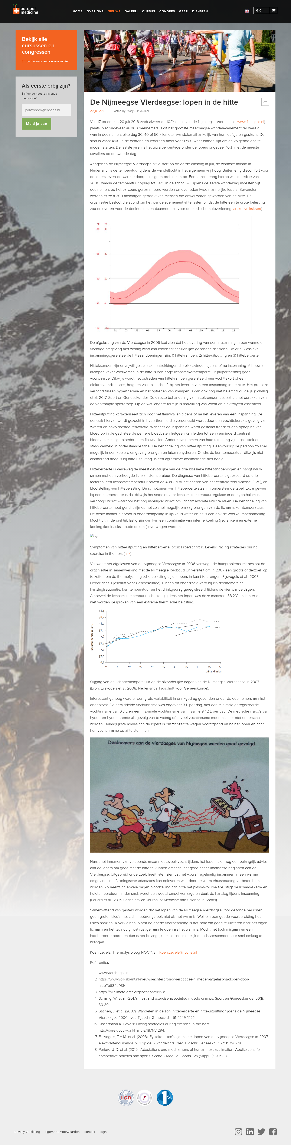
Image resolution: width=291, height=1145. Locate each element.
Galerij (131, 11)
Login (103, 1132)
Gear (183, 11)
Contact (89, 1132)
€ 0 (259, 10)
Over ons (95, 11)
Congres (167, 11)
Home (77, 11)
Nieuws (114, 11)
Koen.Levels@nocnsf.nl (178, 952)
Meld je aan (36, 123)
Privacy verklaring (27, 1132)
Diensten (200, 11)
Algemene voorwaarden (62, 1132)
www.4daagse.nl (250, 122)
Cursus (148, 11)
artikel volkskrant (247, 209)
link (127, 553)
